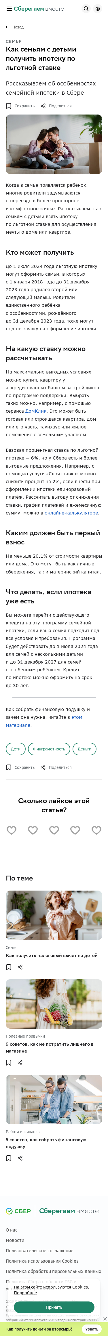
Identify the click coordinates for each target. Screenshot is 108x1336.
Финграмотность (49, 749)
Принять (54, 1307)
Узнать (91, 1329)
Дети (15, 749)
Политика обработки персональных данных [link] (53, 1271)
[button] (9, 9)
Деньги (84, 749)
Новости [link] (15, 1240)
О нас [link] (12, 1230)
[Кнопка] (86, 8)
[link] (39, 9)
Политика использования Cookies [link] (42, 1261)
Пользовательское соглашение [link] (39, 1250)
